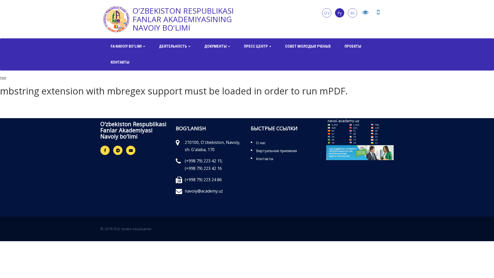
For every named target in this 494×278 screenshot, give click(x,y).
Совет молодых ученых (308, 46)
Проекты (353, 46)
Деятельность (173, 46)
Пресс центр (256, 46)
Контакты (120, 62)
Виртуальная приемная (276, 150)
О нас (261, 142)
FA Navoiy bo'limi (127, 46)
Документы (215, 46)
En (352, 13)
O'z (327, 13)
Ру (340, 13)
